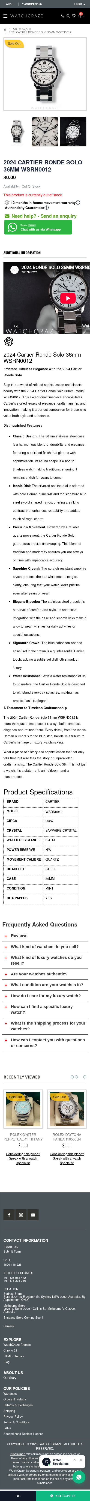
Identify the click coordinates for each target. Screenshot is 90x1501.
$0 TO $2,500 (22, 29)
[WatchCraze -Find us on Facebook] (9, 1214)
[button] (72, 1077)
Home (5, 29)
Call (18, 1496)
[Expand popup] (74, 1459)
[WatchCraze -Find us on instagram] (21, 1214)
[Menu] (5, 15)
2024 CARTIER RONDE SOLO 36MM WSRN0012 (42, 165)
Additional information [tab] (22, 252)
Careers (8, 1326)
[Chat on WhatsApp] (78, 1477)
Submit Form (12, 1251)
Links (78, 4)
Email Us (10, 1247)
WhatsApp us (65, 1496)
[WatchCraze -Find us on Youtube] (33, 1214)
